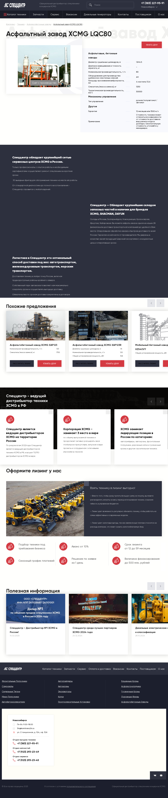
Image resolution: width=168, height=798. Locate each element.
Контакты (123, 14)
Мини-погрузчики (10, 696)
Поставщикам (143, 14)
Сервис (55, 14)
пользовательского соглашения (81, 786)
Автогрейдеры (65, 681)
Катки (61, 696)
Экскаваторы (64, 691)
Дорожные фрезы (130, 696)
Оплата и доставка (100, 669)
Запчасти (38, 14)
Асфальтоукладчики (131, 686)
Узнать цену (152, 45)
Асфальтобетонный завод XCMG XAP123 (33, 344)
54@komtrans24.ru (25, 728)
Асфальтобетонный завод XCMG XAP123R (97, 344)
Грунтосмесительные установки (74, 702)
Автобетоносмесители (13, 702)
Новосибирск (148, 7)
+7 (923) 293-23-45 (28, 760)
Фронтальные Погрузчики (14, 681)
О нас (161, 14)
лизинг (22, 364)
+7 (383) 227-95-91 (152, 3)
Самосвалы (7, 686)
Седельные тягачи (11, 691)
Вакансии (71, 14)
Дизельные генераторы (97, 14)
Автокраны (63, 686)
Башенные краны (129, 681)
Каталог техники (16, 14)
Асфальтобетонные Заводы (134, 702)
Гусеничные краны (130, 691)
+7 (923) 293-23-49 (28, 751)
